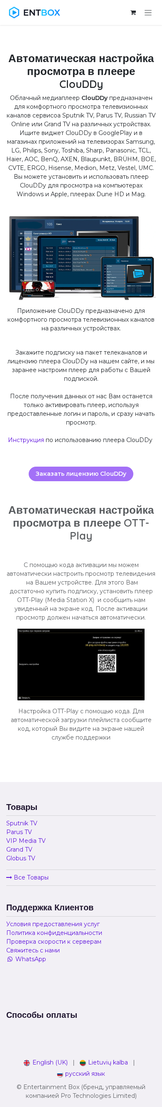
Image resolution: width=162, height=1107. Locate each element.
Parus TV (19, 832)
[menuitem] (46, 1062)
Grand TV (19, 849)
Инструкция (26, 440)
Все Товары (30, 877)
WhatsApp (30, 959)
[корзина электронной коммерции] (132, 12)
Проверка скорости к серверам (53, 941)
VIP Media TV (26, 841)
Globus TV (20, 858)
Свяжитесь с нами (33, 950)
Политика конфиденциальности (54, 933)
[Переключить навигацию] (148, 12)
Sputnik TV (21, 823)
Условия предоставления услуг (53, 924)
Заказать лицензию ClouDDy (81, 473)
